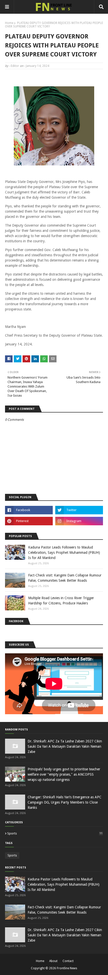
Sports (54, 833)
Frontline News (67, 968)
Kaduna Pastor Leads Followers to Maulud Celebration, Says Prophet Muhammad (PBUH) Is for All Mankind (64, 552)
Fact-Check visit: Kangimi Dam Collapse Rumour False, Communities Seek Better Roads (64, 577)
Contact (68, 961)
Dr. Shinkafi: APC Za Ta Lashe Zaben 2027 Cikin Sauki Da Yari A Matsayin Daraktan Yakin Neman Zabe (65, 746)
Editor (15, 66)
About (53, 961)
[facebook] (29, 510)
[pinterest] (29, 521)
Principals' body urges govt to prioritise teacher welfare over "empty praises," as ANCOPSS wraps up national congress (64, 774)
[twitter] (79, 510)
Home (9, 23)
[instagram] (79, 521)
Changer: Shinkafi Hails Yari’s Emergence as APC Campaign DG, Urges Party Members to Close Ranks (64, 802)
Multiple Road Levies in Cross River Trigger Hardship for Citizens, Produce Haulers (61, 600)
